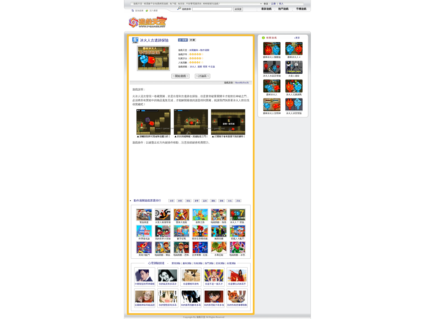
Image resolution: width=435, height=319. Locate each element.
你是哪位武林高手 (237, 284)
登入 (281, 3)
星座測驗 (220, 263)
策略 (221, 201)
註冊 (273, 3)
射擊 (196, 201)
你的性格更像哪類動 (237, 305)
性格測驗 (198, 263)
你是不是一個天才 (214, 284)
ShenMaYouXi (242, 82)
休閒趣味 (193, 50)
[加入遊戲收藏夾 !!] (192, 40)
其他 (238, 201)
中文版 (211, 66)
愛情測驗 (175, 263)
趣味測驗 (187, 263)
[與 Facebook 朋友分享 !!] (183, 40)
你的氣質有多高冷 (168, 284)
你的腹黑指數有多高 (191, 305)
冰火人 (193, 66)
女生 (230, 201)
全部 (171, 201)
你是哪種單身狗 (191, 284)
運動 (213, 201)
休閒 (180, 201)
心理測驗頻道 (156, 263)
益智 (205, 201)
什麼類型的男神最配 (145, 284)
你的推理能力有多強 (214, 305)
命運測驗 (231, 263)
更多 (297, 37)
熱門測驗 (209, 263)
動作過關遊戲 (142, 200)
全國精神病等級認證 (145, 305)
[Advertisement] (241, 22)
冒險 (188, 201)
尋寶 (205, 66)
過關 (199, 66)
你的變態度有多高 (168, 305)
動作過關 (204, 50)
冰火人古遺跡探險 (154, 40)
